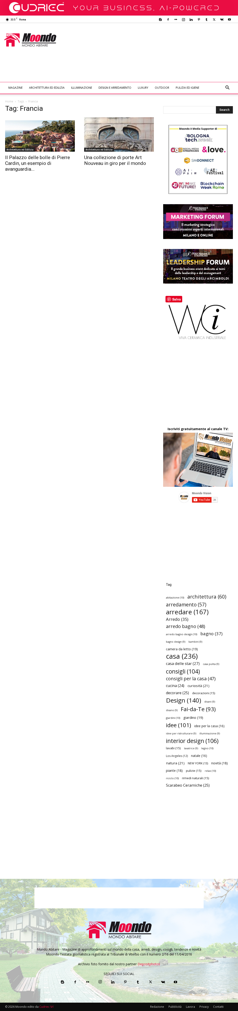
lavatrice (191, 748)
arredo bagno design (181, 634)
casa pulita (211, 664)
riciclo (172, 778)
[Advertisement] (89, 69)
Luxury (143, 88)
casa (182, 656)
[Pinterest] (198, 19)
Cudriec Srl (46, 1007)
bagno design (175, 641)
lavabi (173, 748)
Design (183, 700)
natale (199, 755)
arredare (187, 611)
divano (172, 710)
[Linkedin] (191, 19)
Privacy (204, 1007)
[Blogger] (160, 19)
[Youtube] (229, 19)
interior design (192, 740)
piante (174, 770)
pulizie (194, 771)
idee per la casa (209, 726)
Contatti (218, 1007)
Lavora (190, 1007)
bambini (195, 641)
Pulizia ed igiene (187, 88)
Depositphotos (149, 964)
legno (207, 748)
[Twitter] (214, 19)
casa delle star (183, 663)
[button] (227, 88)
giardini (173, 718)
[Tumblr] (206, 19)
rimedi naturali (195, 778)
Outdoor (162, 88)
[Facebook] (168, 19)
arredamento (186, 604)
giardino (193, 717)
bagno (211, 633)
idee (178, 725)
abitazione (175, 597)
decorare (177, 692)
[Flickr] (175, 19)
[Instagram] (183, 19)
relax (210, 770)
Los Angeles (177, 756)
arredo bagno (185, 626)
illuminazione (209, 733)
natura (175, 763)
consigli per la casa (190, 678)
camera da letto (182, 649)
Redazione (157, 1007)
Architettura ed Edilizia (47, 88)
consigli (183, 671)
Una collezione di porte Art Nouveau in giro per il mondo (115, 160)
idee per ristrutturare (181, 733)
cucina (175, 685)
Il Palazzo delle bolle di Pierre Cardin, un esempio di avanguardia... (37, 163)
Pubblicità (175, 1007)
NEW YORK (198, 763)
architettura (206, 596)
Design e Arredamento (115, 88)
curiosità (198, 685)
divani (209, 701)
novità (219, 763)
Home (9, 101)
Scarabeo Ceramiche (188, 785)
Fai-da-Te (198, 709)
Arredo (177, 619)
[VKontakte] (221, 19)
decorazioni (203, 693)
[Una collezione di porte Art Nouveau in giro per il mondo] (119, 134)
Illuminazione (81, 88)
